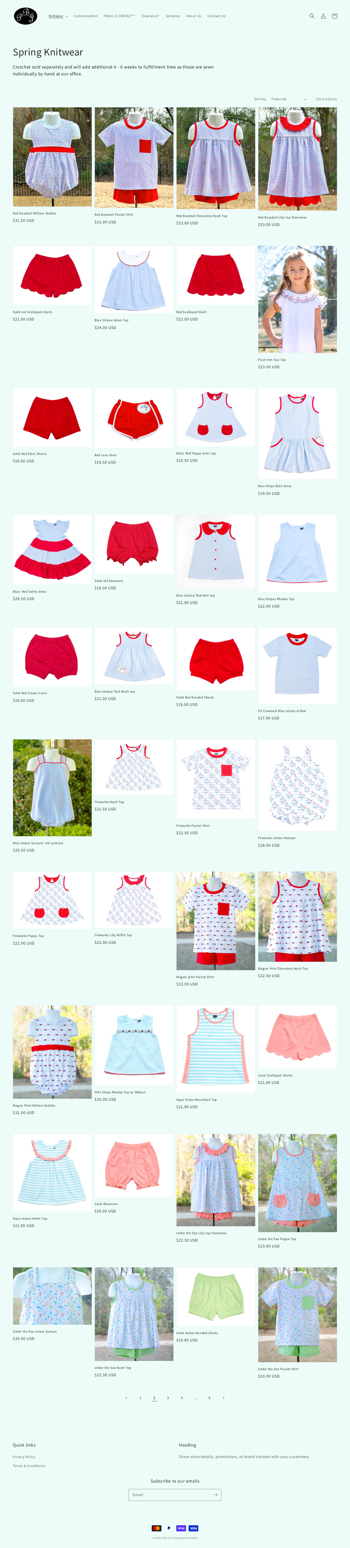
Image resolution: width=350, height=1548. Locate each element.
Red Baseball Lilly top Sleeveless (282, 217)
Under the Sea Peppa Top (277, 1239)
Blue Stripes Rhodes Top (276, 599)
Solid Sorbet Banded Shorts (197, 1333)
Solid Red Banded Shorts (195, 697)
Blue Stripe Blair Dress (275, 486)
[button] (58, 15)
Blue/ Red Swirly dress (29, 591)
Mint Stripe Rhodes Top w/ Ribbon (120, 1092)
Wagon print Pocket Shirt (195, 977)
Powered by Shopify (185, 1538)
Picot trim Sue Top (272, 360)
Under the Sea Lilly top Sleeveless (201, 1233)
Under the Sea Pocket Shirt (278, 1369)
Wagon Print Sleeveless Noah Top (283, 968)
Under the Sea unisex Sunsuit (35, 1331)
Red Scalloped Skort (191, 312)
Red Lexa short (106, 455)
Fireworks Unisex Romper (277, 838)
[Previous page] (126, 1397)
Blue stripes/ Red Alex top (195, 595)
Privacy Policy (24, 1456)
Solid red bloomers (109, 581)
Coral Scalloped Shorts (275, 1075)
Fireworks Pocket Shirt (193, 825)
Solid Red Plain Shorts (29, 454)
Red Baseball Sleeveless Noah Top (201, 216)
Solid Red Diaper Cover (30, 693)
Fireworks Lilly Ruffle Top (113, 935)
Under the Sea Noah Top (113, 1368)
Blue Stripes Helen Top (111, 320)
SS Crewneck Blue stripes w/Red (282, 711)
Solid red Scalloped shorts (32, 312)
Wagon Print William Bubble (34, 1105)
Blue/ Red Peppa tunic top (196, 453)
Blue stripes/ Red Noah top (115, 691)
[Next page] (223, 1397)
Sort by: (260, 99)
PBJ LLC (167, 1538)
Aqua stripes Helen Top (30, 1218)
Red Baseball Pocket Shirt (114, 214)
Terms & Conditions (29, 1465)
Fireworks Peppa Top (28, 936)
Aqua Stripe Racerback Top (196, 1099)
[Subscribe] (215, 1494)
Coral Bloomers (106, 1204)
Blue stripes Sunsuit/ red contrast (38, 843)
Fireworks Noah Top (109, 802)
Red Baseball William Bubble (34, 213)
